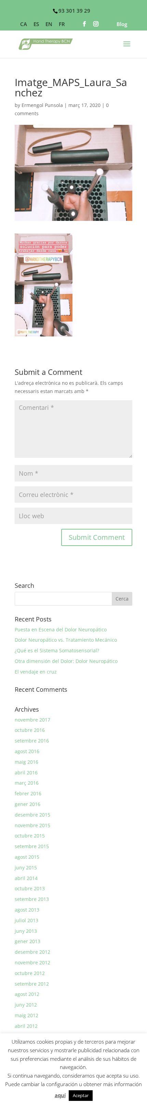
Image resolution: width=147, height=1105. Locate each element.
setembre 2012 (32, 984)
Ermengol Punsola (42, 105)
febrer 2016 (28, 793)
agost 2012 (27, 994)
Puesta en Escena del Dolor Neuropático (61, 629)
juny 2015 (26, 867)
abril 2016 (26, 772)
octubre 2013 (30, 888)
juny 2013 (26, 931)
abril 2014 (26, 878)
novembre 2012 (32, 962)
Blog (122, 24)
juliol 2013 (26, 920)
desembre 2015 (32, 814)
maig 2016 (26, 762)
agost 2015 (27, 857)
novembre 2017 (32, 719)
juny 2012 (26, 1004)
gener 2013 (27, 941)
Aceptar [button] (81, 1095)
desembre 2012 (32, 952)
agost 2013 (27, 909)
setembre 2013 (32, 899)
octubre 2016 (30, 730)
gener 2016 (27, 804)
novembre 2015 (32, 825)
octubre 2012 (30, 973)
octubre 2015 (30, 835)
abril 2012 (26, 1026)
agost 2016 (27, 751)
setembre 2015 (32, 846)
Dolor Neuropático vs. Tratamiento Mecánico (66, 640)
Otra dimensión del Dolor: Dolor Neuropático (66, 661)
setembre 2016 (32, 740)
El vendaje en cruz (36, 671)
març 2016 (27, 783)
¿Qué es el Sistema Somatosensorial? (57, 650)
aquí (60, 1095)
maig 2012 (26, 1015)
